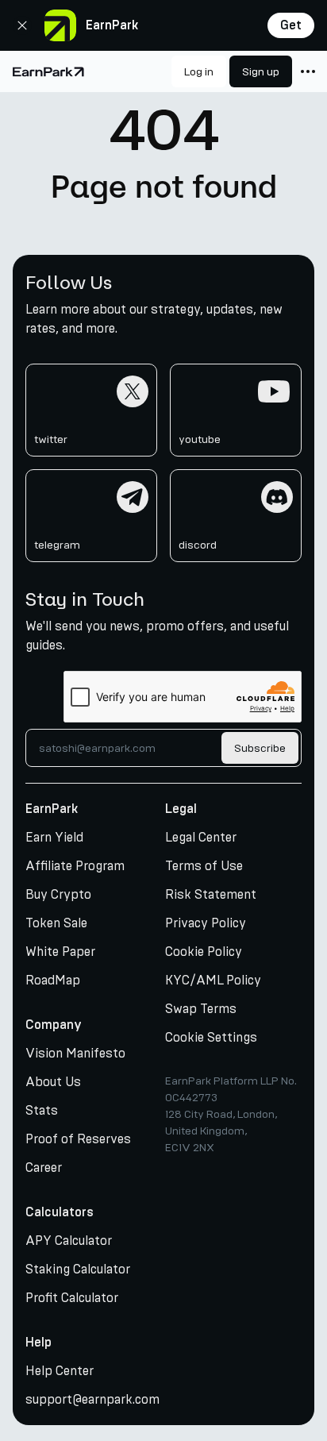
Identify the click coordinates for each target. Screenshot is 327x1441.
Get (291, 25)
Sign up (260, 72)
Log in (199, 72)
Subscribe (260, 748)
